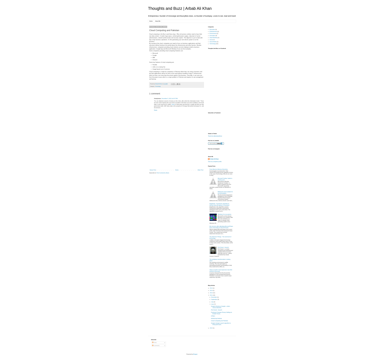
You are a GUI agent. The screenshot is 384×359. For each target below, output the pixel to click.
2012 (211, 293)
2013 (211, 290)
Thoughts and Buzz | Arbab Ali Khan (180, 8)
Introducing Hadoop (216, 318)
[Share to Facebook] (178, 84)
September (214, 299)
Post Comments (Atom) (163, 173)
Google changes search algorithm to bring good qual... (221, 323)
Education (212, 29)
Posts (155, 342)
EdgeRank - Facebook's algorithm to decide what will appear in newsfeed (219, 204)
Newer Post (153, 170)
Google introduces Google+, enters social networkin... (220, 307)
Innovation (212, 35)
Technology (158, 86)
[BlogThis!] (174, 84)
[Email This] (172, 84)
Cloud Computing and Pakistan (219, 320)
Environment (213, 33)
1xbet (172, 104)
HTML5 (213, 316)
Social (211, 39)
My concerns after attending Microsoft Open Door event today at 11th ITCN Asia (221, 227)
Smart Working (214, 37)
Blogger (195, 354)
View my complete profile (215, 161)
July (212, 302)
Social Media (213, 41)
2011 (211, 295)
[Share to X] (176, 84)
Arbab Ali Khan (214, 159)
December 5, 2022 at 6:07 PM (170, 98)
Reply (155, 110)
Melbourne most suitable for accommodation (225, 192)
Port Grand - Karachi (223, 247)
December (214, 297)
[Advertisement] (177, 154)
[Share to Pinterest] (179, 84)
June (212, 304)
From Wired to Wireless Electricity (219, 169)
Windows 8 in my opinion (224, 214)
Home (151, 21)
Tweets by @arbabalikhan (215, 136)
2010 (211, 328)
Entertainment (213, 31)
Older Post (200, 170)
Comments (156, 345)
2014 (211, 288)
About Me (157, 21)
